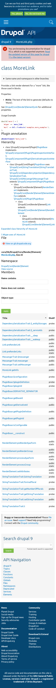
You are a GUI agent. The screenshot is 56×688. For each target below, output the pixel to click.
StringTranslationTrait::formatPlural (19, 482)
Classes (7, 571)
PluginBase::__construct (13, 433)
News (4, 608)
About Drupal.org (9, 656)
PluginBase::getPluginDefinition (16, 411)
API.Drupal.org (8, 641)
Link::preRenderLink (11, 345)
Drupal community (29, 523)
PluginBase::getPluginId (13, 418)
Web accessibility (9, 650)
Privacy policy (7, 662)
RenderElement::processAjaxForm (18, 458)
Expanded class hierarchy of (19, 229)
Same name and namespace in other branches (27, 78)
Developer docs (8, 638)
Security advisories (10, 620)
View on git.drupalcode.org (18, 243)
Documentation (9, 628)
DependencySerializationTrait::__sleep (20, 335)
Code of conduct (37, 629)
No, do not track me (35, 13)
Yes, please (17, 13)
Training (32, 614)
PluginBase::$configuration (14, 377)
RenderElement (8, 139)
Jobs (3, 623)
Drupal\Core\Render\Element (15, 266)
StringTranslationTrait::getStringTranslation (23, 494)
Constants (8, 577)
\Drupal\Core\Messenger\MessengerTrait (29, 179)
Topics (6, 569)
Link (49, 204)
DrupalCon (34, 626)
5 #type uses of (13, 234)
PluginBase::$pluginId (12, 386)
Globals (7, 580)
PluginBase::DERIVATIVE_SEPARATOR (20, 391)
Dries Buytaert (34, 682)
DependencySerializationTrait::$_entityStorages (24, 323)
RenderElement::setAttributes (16, 471)
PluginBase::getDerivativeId (15, 405)
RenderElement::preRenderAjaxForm (19, 443)
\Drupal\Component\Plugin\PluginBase (36, 181)
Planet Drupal (7, 611)
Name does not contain (12, 288)
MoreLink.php (24, 41)
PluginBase (42, 147)
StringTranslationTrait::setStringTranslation (23, 499)
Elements (7, 594)
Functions (8, 574)
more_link (18, 124)
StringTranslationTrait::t (13, 506)
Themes (32, 644)
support (22, 520)
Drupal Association (10, 653)
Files (5, 583)
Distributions (35, 647)
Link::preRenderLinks (11, 351)
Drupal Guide (7, 632)
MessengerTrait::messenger (15, 361)
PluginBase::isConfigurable (14, 425)
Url (13, 127)
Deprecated (8, 589)
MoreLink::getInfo (10, 370)
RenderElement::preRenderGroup (17, 451)
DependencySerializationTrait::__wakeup (21, 339)
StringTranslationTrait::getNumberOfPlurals (22, 489)
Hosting (32, 617)
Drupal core (34, 638)
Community (34, 608)
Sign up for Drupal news (12, 617)
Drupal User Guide (9, 635)
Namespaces (9, 586)
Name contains (8, 278)
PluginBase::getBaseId (12, 398)
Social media (7, 614)
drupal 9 (6, 41)
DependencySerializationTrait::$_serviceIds (22, 330)
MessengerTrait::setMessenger (16, 364)
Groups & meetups (37, 623)
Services (7, 591)
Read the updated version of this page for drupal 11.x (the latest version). (29, 54)
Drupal (34, 679)
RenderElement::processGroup (16, 464)
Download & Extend (38, 634)
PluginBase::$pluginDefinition (15, 382)
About (4, 646)
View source (7, 269)
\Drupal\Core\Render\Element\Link (21, 107)
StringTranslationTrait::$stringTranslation (22, 477)
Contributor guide (37, 620)
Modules (33, 641)
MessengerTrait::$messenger (15, 357)
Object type (7, 298)
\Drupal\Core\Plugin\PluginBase (29, 199)
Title (24, 318)
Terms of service (9, 659)
